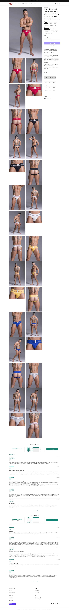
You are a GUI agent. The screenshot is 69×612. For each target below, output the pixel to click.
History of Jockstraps (38, 597)
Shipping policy (44, 609)
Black (52, 29)
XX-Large (52, 25)
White (53, 31)
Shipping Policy (11, 593)
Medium (51, 23)
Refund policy (11, 600)
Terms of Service (11, 598)
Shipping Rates (11, 595)
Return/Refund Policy (12, 592)
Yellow (52, 33)
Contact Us (10, 590)
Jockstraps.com (21, 609)
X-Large (46, 25)
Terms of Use (37, 592)
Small (46, 23)
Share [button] (46, 96)
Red (57, 31)
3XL (56, 25)
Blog (35, 595)
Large (55, 23)
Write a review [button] (52, 449)
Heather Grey (47, 31)
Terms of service (39, 609)
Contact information (49, 609)
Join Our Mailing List (38, 598)
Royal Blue (47, 33)
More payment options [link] (52, 45)
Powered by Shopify (25, 609)
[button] (20, 4)
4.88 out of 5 (19, 448)
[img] (11, 457)
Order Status (11, 597)
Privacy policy (34, 609)
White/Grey (47, 29)
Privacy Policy (37, 590)
